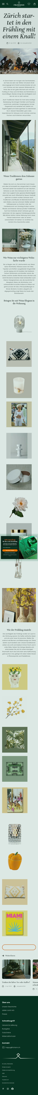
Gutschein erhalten (10, 550)
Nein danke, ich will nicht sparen (10, 552)
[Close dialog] (36, 537)
